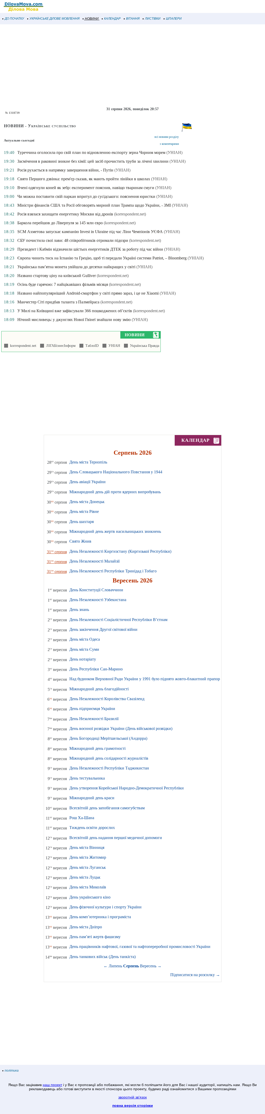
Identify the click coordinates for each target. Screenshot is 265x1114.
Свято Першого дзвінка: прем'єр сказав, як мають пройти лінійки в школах (83, 179)
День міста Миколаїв (87, 887)
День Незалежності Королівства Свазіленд (106, 699)
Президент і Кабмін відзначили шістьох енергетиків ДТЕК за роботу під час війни (90, 249)
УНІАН (113, 346)
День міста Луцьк (84, 877)
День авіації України (87, 482)
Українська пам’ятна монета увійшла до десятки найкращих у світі (76, 267)
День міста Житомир (87, 857)
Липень (115, 966)
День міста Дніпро (85, 927)
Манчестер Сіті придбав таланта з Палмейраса (58, 302)
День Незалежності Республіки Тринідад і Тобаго (113, 571)
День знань (79, 609)
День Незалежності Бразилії (94, 718)
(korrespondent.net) (130, 214)
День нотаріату (82, 659)
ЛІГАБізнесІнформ (60, 346)
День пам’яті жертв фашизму (95, 936)
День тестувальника (87, 778)
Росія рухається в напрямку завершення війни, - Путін (65, 170)
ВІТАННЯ (132, 18)
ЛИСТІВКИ (152, 18)
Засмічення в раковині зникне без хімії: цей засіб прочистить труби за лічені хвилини (92, 161)
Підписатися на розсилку (195, 975)
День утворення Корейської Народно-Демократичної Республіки (126, 788)
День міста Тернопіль (88, 462)
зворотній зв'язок (132, 1097)
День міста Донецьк (87, 501)
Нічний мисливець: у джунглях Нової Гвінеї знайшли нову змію (74, 319)
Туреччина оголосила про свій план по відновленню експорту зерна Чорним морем (91, 152)
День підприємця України (92, 708)
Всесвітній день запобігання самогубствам (107, 808)
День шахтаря (81, 521)
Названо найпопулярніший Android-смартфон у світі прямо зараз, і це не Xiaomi (88, 293)
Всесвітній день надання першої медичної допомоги (115, 837)
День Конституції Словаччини (96, 590)
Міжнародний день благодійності (99, 689)
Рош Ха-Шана (81, 818)
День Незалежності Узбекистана (97, 599)
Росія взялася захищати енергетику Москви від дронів (65, 214)
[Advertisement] (132, 65)
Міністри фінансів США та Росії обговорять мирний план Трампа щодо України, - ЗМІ (94, 205)
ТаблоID (91, 346)
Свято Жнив (80, 541)
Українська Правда (143, 346)
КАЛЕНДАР (112, 18)
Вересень (148, 966)
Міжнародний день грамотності (97, 748)
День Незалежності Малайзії (94, 561)
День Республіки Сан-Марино (96, 669)
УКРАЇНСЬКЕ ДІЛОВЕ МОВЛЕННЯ (54, 18)
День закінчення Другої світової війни (103, 629)
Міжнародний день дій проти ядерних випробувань (115, 492)
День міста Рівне (84, 511)
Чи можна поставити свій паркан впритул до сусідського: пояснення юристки (86, 196)
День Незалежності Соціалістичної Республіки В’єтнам (118, 619)
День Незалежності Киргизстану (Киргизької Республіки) (120, 551)
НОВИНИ (91, 18)
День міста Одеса (84, 639)
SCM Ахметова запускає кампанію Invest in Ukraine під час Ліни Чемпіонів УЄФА (90, 231)
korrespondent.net (22, 346)
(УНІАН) (174, 152)
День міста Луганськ (87, 867)
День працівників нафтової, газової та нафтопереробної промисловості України (139, 946)
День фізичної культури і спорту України (105, 907)
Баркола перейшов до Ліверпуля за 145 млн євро (60, 223)
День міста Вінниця (86, 847)
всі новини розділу (166, 137)
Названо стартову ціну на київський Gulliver (56, 275)
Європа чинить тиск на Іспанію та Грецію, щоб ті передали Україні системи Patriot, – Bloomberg (102, 258)
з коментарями (169, 144)
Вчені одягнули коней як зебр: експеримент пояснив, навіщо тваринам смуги (85, 187)
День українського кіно (90, 897)
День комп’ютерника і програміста (100, 917)
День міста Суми (84, 649)
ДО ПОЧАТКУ (14, 18)
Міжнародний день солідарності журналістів (108, 758)
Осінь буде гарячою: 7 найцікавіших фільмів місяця (62, 284)
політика (11, 1070)
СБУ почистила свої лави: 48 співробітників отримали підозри (72, 240)
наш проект (52, 1085)
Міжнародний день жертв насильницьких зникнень (115, 531)
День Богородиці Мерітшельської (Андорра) (108, 738)
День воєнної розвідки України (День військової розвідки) (120, 728)
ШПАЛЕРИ (173, 18)
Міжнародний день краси (91, 798)
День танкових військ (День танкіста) (102, 956)
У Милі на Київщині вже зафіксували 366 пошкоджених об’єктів (74, 311)
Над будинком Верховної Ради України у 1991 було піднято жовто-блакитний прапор (144, 679)
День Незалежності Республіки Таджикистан (109, 768)
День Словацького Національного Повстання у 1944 (115, 472)
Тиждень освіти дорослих (92, 827)
